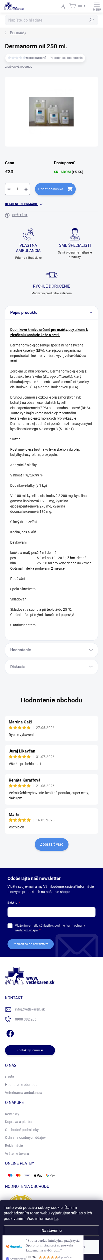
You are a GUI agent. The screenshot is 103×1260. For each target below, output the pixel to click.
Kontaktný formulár (30, 1050)
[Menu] (96, 6)
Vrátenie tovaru (17, 1154)
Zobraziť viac (51, 844)
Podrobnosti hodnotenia (66, 58)
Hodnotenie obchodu (51, 700)
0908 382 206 (25, 1019)
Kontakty (12, 1114)
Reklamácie (14, 1146)
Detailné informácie (21, 204)
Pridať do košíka (50, 189)
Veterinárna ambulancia (23, 1093)
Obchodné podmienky (22, 1130)
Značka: (18, 66)
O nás (9, 1077)
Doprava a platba (18, 1122)
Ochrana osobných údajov (25, 1138)
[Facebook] (9, 1032)
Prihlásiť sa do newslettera (30, 944)
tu (56, 1218)
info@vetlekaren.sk (30, 1009)
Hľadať (91, 20)
